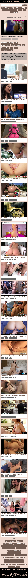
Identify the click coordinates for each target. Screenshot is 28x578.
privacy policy (16, 569)
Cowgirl (11, 7)
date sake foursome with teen (14, 550)
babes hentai (19, 541)
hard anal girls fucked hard (20, 555)
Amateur (11, 42)
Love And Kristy (5, 47)
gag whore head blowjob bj (14, 566)
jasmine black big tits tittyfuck (14, 552)
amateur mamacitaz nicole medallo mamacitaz (10, 545)
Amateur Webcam (5, 45)
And (23, 45)
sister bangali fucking (6, 564)
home (3, 569)
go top (18, 570)
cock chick (22, 559)
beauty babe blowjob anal (19, 543)
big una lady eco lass (20, 548)
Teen (16, 42)
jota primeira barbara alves (9, 557)
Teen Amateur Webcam (6, 50)
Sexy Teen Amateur (16, 45)
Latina (15, 9)
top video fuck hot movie (11, 541)
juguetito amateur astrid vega (9, 548)
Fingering (7, 9)
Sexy (11, 47)
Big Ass (20, 9)
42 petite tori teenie (20, 557)
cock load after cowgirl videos (8, 555)
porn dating (24, 545)
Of (25, 7)
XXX (24, 9)
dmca (15, 570)
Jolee (16, 47)
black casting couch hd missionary (19, 564)
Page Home (4, 7)
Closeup (22, 7)
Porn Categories (14, 12)
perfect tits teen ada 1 (7, 543)
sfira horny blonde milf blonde (18, 562)
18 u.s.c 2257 (9, 569)
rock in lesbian (7, 562)
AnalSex (16, 7)
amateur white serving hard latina (11, 559)
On (11, 9)
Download (15, 39)
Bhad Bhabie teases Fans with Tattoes (14, 572)
